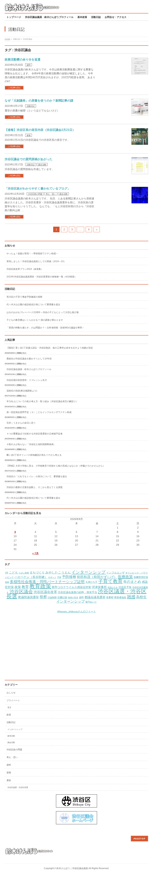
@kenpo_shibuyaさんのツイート (76, 611)
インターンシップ (88, 572)
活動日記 (30, 106)
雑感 (131, 596)
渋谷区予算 (125, 587)
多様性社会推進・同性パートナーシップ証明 (47, 582)
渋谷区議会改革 (45, 592)
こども (13, 572)
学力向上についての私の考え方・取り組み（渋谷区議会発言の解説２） (42, 401)
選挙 (9, 780)
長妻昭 (109, 597)
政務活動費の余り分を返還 (22, 59)
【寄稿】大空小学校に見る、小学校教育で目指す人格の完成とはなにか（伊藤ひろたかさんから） (56, 466)
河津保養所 (99, 587)
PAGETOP (139, 838)
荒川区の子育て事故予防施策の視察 (24, 297)
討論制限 (52, 597)
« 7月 (35, 553)
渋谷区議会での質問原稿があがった (28, 159)
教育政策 (40, 586)
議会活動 (42, 165)
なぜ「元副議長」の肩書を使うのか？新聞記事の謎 (39, 100)
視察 (43, 597)
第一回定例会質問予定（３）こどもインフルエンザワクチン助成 (39, 412)
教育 (25, 587)
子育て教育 (110, 581)
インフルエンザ (115, 572)
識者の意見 (73, 597)
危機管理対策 (141, 577)
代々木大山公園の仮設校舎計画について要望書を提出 (33, 304)
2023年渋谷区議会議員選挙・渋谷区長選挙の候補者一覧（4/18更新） (42, 276)
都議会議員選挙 (95, 597)
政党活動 (11, 736)
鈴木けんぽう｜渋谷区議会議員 (72, 868)
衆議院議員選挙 (28, 597)
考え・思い (51, 194)
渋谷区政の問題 (35, 194)
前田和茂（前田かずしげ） (97, 577)
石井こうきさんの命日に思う (21, 423)
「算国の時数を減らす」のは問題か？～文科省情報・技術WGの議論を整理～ (45, 327)
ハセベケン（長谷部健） (31, 577)
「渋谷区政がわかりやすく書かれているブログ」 (37, 188)
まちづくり (37, 572)
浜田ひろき (112, 587)
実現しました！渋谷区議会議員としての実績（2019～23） (36, 261)
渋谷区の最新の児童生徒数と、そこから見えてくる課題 (35, 487)
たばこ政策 (24, 573)
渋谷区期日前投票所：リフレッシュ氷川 (27, 380)
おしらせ (11, 692)
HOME (7, 39)
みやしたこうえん (58, 572)
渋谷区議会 (21, 591)
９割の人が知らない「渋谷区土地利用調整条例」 (31, 444)
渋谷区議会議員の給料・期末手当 (77, 592)
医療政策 (125, 577)
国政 (7, 582)
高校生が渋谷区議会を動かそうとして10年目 (29, 358)
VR (6, 572)
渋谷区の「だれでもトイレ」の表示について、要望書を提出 (37, 476)
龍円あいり (91, 602)
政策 (18, 587)
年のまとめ (132, 582)
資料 (28, 65)
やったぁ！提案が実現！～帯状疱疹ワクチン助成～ (32, 253)
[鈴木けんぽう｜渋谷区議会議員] (33, 8)
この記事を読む (14, 88)
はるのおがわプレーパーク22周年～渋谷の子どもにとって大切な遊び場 (43, 312)
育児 (9, 707)
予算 (59, 577)
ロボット (52, 577)
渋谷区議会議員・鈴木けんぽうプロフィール (29, 369)
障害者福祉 (120, 597)
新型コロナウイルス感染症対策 (71, 587)
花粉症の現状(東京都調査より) (22, 390)
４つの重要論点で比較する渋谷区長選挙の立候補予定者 (35, 433)
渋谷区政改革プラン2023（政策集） (25, 269)
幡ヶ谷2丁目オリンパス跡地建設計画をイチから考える (34, 455)
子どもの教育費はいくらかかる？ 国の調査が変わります (35, 320)
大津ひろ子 (91, 582)
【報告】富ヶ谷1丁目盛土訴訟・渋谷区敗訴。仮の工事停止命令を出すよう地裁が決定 (50, 348)
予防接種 (69, 577)
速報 (28, 135)
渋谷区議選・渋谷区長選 (17, 787)
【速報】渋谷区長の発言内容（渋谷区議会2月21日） (40, 129)
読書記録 (62, 597)
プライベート (13, 700)
